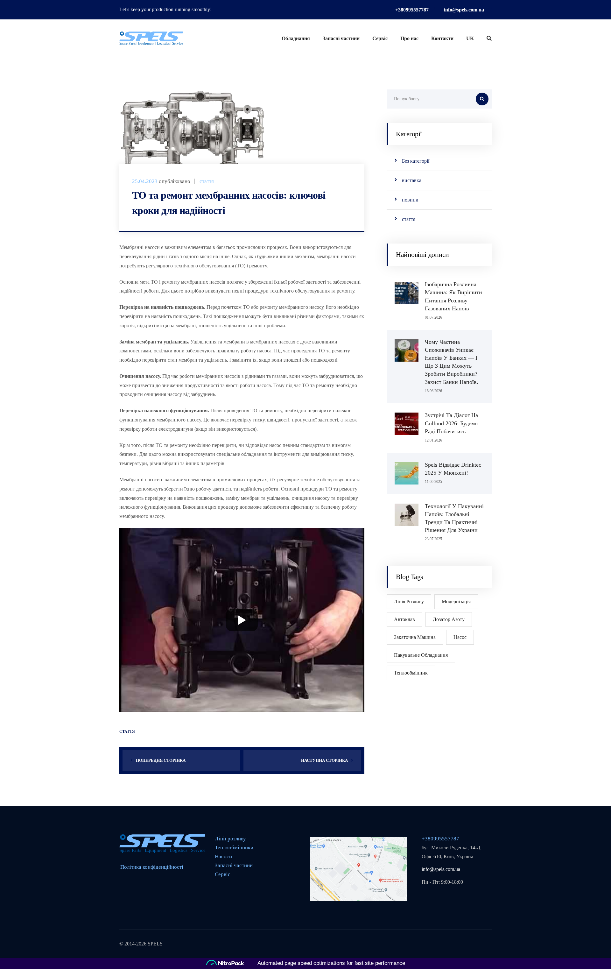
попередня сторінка (161, 760)
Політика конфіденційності (151, 867)
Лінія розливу (409, 601)
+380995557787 (412, 9)
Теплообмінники (234, 848)
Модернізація (456, 601)
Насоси (223, 856)
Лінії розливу (230, 839)
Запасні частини (341, 38)
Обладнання (296, 38)
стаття (207, 181)
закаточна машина (415, 637)
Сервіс (380, 38)
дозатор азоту (449, 619)
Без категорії (415, 161)
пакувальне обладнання (421, 655)
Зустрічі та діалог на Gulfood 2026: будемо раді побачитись (451, 423)
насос (460, 637)
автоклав (404, 619)
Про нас (409, 38)
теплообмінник (411, 672)
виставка (411, 180)
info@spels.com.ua (464, 9)
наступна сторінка (324, 760)
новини (410, 199)
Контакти (442, 38)
